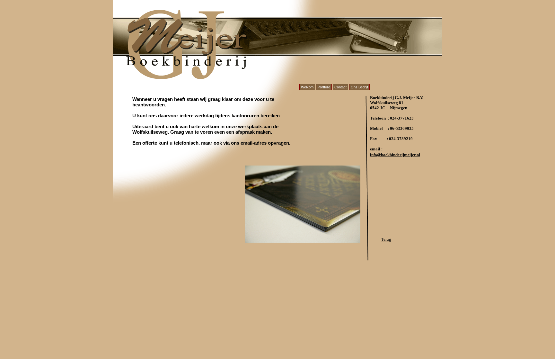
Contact (340, 87)
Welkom (307, 87)
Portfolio (324, 87)
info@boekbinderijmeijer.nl (395, 154)
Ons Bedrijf (359, 87)
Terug (386, 239)
